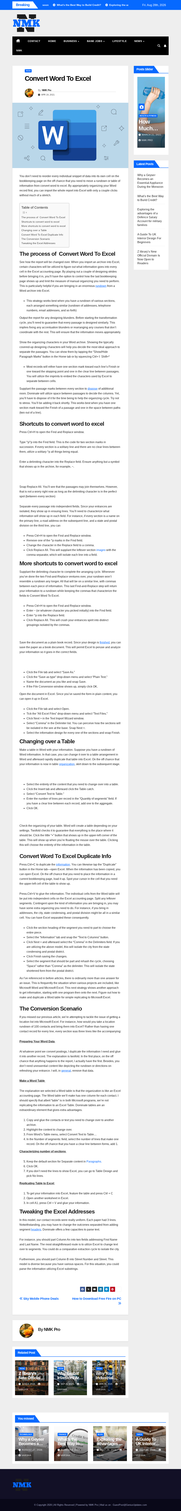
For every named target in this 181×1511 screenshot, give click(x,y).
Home (52, 41)
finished (105, 642)
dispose (93, 388)
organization (67, 764)
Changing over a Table (34, 230)
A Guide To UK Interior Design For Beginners (149, 238)
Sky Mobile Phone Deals (41, 1298)
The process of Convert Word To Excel (43, 217)
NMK (19, 50)
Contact (34, 41)
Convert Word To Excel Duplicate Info (42, 234)
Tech (28, 71)
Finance (62, 1434)
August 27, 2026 (32, 1450)
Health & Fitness (148, 116)
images (101, 549)
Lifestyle (119, 41)
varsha (26, 1455)
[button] (158, 45)
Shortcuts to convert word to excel (40, 221)
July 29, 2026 (108, 1450)
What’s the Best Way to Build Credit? (70, 1443)
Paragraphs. (94, 1161)
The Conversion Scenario (35, 238)
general (66, 1070)
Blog (100, 1434)
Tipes (139, 1434)
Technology (26, 1434)
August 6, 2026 (70, 1450)
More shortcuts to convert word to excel (43, 226)
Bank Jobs (95, 41)
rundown (100, 285)
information (63, 864)
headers (36, 1229)
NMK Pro (46, 90)
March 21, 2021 (151, 135)
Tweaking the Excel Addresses (38, 243)
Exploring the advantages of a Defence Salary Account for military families (149, 217)
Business (71, 41)
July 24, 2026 (147, 1450)
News (138, 41)
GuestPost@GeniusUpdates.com (130, 1505)
